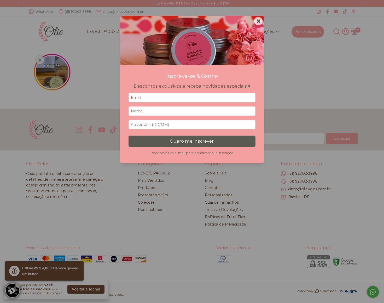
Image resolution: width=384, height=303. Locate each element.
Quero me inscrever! (192, 141)
